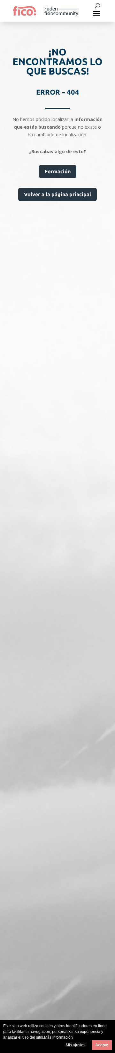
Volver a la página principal (57, 194)
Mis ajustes (75, 1045)
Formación (58, 171)
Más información (58, 1037)
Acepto (101, 1045)
